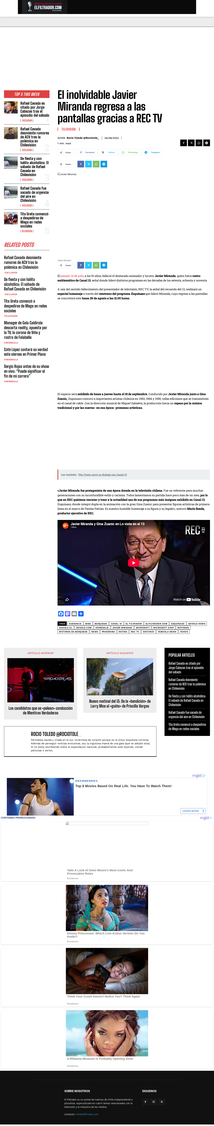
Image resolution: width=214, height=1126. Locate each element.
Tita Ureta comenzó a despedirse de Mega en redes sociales (34, 220)
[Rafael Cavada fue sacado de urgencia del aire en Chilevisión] (11, 192)
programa (108, 631)
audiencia (75, 623)
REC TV (135, 631)
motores (183, 627)
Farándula (11, 343)
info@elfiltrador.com (87, 1114)
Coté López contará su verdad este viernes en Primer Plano (26, 352)
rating (123, 631)
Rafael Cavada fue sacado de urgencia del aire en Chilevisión (34, 194)
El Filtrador (134, 623)
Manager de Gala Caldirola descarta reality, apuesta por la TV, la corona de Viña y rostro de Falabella (25, 330)
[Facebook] (183, 143)
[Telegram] (206, 143)
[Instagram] (153, 1102)
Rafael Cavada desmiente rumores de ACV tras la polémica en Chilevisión (34, 137)
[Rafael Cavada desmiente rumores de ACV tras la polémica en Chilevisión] (11, 133)
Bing (88, 623)
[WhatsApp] (199, 143)
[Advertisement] (107, 52)
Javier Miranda (122, 627)
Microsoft (143, 627)
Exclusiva (27, 120)
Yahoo (184, 631)
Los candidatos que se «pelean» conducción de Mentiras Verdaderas (41, 710)
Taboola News (167, 631)
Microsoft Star (163, 627)
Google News (196, 623)
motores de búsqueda (73, 631)
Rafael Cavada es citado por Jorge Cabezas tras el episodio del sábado (34, 109)
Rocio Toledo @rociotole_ (83, 137)
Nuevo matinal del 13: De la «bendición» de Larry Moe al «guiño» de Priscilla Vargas (120, 703)
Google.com (84, 627)
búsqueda (101, 623)
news (94, 631)
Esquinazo (178, 623)
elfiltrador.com (157, 623)
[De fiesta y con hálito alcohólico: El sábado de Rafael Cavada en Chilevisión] (11, 163)
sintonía (148, 631)
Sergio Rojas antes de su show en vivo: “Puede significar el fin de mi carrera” (26, 371)
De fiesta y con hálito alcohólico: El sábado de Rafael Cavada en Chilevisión (34, 166)
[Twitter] (191, 143)
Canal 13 (116, 623)
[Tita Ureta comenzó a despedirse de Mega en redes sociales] (11, 218)
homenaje (102, 627)
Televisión (27, 231)
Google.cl (65, 627)
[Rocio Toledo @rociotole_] (19, 741)
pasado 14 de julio (72, 276)
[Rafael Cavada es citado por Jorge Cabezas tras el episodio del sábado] (11, 107)
